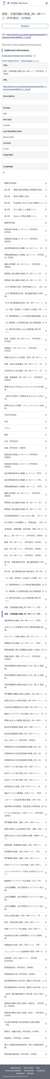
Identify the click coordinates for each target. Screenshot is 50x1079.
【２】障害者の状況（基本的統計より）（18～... (24, 287)
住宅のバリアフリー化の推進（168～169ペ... (23, 865)
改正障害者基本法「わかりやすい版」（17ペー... (24, 516)
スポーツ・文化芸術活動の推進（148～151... (23, 800)
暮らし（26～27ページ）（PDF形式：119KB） (24, 536)
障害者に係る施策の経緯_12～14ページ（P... (23, 503)
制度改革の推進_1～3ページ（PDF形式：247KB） (21, 230)
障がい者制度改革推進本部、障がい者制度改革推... (23, 1046)
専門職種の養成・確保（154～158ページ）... (23, 822)
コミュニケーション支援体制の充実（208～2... (23, 951)
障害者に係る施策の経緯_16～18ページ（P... (23, 280)
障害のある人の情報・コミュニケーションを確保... (23, 406)
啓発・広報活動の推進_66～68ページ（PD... (23, 614)
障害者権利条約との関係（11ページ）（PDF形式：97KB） (24, 256)
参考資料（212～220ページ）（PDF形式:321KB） (20, 959)
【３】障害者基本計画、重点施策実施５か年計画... (23, 294)
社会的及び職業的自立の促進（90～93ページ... (23, 707)
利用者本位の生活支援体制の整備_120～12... (23, 747)
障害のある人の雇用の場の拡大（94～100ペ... (23, 720)
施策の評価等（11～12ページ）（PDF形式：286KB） (23, 494)
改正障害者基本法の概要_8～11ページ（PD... (23, 480)
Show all (36, 61)
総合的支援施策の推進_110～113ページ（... (22, 734)
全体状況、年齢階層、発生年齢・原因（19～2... (24, 529)
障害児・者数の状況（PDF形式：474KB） (22, 1031)
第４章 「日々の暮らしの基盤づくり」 (21, 210)
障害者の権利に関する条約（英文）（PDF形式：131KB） (24, 1014)
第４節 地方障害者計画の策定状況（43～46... (23, 571)
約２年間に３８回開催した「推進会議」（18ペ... (24, 522)
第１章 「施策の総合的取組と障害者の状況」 (23, 190)
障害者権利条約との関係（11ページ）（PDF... (23, 487)
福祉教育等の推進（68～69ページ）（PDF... (23, 621)
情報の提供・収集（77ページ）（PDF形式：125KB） (23, 657)
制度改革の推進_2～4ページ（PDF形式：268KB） (21, 456)
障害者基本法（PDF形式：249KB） (19, 967)
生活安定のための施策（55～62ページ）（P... (23, 371)
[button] (46, 3)
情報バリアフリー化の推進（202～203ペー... (23, 929)
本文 (6, 421)
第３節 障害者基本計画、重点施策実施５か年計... (23, 563)
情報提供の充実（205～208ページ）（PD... (22, 945)
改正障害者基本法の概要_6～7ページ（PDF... (23, 473)
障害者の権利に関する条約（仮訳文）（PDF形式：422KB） (24, 1004)
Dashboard (20, 1073)
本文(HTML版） (11, 415)
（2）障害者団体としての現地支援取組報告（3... (24, 316)
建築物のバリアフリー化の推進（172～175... (23, 881)
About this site (15, 1068)
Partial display (26, 61)
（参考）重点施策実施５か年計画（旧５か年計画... (23, 995)
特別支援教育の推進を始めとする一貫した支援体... (23, 667)
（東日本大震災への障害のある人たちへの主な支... (23, 397)
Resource (25, 26)
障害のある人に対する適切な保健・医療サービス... (23, 837)
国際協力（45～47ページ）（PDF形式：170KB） (21, 349)
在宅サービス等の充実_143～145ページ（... (22, 780)
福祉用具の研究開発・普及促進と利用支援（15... (24, 806)
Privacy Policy (29, 1070)
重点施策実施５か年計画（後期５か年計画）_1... (24, 981)
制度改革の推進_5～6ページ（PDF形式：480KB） (21, 465)
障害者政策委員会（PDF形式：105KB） (21, 1054)
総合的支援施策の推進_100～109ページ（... (22, 727)
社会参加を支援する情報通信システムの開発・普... (23, 936)
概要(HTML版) (10, 183)
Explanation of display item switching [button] (17, 56)
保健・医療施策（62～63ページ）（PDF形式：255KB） (24, 378)
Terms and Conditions (13, 1070)
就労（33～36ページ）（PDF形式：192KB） (23, 549)
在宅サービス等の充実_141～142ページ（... (22, 773)
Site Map (30, 1073)
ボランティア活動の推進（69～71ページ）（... (23, 637)
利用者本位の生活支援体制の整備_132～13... (23, 760)
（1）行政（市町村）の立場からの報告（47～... (24, 578)
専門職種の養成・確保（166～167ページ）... (23, 858)
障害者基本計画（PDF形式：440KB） (20, 974)
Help (38, 1068)
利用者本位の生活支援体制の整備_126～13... (23, 753)
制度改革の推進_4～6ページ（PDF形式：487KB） (21, 240)
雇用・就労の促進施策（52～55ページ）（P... (23, 364)
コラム (7, 428)
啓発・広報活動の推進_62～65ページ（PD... (23, 607)
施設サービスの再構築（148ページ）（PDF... (23, 793)
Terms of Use (28, 1068)
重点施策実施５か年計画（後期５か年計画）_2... (24, 987)
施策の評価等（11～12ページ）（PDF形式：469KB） (23, 265)
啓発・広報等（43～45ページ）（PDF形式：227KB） (23, 340)
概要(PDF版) (9, 223)
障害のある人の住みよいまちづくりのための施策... (23, 388)
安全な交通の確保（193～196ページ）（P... (22, 916)
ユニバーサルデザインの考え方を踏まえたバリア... (23, 872)
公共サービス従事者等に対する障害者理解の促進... (23, 628)
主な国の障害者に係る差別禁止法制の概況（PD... (22, 1023)
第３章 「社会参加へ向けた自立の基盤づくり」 (24, 203)
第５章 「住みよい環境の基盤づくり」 (21, 216)
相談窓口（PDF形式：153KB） (17, 1038)
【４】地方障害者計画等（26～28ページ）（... (23, 303)
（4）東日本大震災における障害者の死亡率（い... (22, 330)
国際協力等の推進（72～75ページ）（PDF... (23, 643)
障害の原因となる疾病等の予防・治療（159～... (24, 829)
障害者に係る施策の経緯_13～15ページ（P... (23, 274)
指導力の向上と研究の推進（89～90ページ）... (23, 701)
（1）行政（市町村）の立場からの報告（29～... (24, 309)
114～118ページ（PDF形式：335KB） (20, 740)
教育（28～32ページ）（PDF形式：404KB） (23, 542)
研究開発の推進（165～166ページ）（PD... (22, 852)
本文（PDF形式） (11, 441)
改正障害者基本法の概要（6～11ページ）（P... (23, 248)
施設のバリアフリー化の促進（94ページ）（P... (24, 714)
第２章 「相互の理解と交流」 (17, 196)
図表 (6, 435)
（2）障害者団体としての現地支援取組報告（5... (24, 585)
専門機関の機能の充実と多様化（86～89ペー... (23, 694)
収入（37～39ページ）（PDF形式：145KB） (23, 555)
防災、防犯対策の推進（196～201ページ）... (23, 922)
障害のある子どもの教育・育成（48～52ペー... (23, 357)
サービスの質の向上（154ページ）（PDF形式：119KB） (24, 814)
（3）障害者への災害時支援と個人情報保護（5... (24, 591)
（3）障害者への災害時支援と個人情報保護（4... (24, 323)
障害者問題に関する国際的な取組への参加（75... (24, 650)
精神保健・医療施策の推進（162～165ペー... (23, 845)
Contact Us (41, 1070)
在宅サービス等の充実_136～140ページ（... (22, 767)
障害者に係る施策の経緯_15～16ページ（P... (23, 509)
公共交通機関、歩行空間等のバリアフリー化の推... (23, 888)
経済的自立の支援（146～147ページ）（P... (22, 787)
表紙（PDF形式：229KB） (15, 448)
